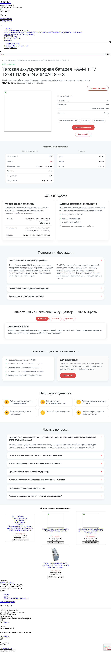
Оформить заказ (6, 649)
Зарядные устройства (12, 38)
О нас (6, 596)
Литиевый (55, 318)
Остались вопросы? (7, 602)
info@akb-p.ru (7, 21)
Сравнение (69, 318)
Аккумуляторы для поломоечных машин (67, 32)
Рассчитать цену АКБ (83, 127)
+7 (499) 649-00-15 (7, 5)
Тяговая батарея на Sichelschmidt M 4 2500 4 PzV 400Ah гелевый (55, 530)
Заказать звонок (6, 19)
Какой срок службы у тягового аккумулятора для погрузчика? (36, 463)
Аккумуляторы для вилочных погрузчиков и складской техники (28, 32)
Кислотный (42, 318)
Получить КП (83, 134)
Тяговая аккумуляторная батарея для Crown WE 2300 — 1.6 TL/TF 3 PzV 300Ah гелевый (56, 565)
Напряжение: (19, 536)
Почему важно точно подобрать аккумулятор (28, 288)
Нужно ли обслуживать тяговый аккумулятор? (29, 472)
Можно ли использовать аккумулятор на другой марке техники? (37, 480)
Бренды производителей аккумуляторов (19, 34)
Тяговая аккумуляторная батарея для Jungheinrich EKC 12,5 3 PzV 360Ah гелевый (91, 531)
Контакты (8, 40)
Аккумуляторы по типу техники (16, 30)
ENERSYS (8, 36)
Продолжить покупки (8, 651)
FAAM (14, 36)
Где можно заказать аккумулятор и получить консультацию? (35, 496)
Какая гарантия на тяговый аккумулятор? (27, 488)
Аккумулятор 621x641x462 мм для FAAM (26, 296)
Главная (7, 594)
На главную (4, 622)
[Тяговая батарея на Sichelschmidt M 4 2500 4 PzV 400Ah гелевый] (55, 520)
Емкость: (17, 538)
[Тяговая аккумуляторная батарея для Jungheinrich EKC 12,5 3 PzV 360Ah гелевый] (91, 520)
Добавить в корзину (97, 88)
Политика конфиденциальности (16, 598)
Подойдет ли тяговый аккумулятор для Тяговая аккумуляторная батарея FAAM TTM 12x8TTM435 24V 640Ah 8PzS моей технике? (52, 438)
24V (51, 156)
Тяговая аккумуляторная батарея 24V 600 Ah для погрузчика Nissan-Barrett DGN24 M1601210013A (20, 528)
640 (51, 161)
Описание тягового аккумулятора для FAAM (28, 260)
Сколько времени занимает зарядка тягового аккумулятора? (35, 455)
